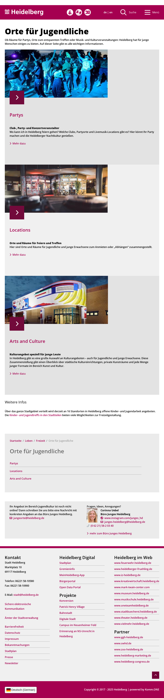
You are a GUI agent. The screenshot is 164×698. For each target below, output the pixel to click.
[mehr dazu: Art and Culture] (56, 299)
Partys (14, 463)
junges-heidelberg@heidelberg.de (124, 522)
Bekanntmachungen (17, 645)
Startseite (15, 441)
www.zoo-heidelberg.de (128, 649)
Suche (132, 12)
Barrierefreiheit (14, 626)
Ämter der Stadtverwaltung (21, 618)
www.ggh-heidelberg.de (128, 637)
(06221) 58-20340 (102, 525)
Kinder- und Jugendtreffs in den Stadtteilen (35, 415)
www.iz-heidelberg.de (127, 575)
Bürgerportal (67, 581)
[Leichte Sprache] (87, 12)
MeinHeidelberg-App (72, 575)
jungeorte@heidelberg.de (28, 518)
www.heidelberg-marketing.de (132, 655)
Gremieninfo (67, 569)
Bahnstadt (65, 613)
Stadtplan (10, 651)
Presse (9, 657)
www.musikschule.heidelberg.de (134, 599)
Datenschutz (12, 633)
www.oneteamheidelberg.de (131, 605)
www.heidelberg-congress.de (132, 661)
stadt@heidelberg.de (26, 595)
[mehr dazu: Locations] (56, 188)
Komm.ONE (152, 689)
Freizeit (40, 441)
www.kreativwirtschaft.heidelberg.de (136, 581)
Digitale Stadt (67, 619)
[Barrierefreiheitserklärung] (70, 12)
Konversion (66, 600)
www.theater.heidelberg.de (130, 617)
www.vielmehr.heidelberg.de (131, 624)
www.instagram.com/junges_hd (123, 518)
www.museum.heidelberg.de (131, 593)
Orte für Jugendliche (37, 451)
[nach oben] (155, 675)
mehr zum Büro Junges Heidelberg (111, 533)
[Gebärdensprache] (79, 12)
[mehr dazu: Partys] (56, 73)
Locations (16, 471)
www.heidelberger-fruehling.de (133, 569)
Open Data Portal (70, 587)
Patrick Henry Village (72, 607)
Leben (29, 441)
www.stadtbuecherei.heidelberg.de (135, 611)
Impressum (12, 639)
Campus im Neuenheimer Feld (77, 625)
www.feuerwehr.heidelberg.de (132, 563)
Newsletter (11, 663)
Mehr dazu (19, 143)
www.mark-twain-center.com (132, 587)
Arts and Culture (20, 478)
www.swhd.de (122, 643)
